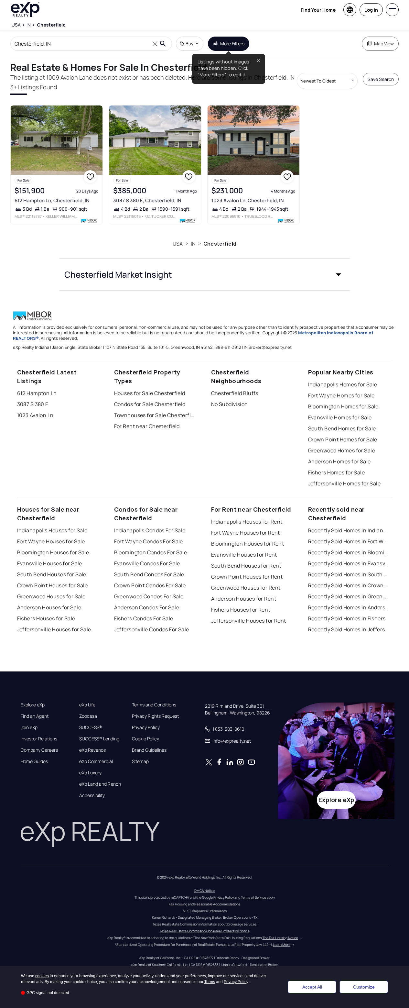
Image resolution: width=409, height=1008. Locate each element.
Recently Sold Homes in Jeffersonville (348, 629)
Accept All (312, 987)
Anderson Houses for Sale (49, 607)
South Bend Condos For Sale (149, 574)
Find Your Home (318, 10)
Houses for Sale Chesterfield (149, 393)
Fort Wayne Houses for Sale (51, 541)
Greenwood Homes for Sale (341, 450)
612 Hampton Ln (37, 393)
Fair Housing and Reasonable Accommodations (204, 904)
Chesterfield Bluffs (234, 393)
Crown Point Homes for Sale (342, 439)
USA (178, 243)
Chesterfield (219, 243)
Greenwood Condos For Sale (149, 596)
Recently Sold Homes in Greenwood (348, 596)
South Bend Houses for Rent (246, 565)
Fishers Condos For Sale (143, 618)
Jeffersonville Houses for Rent (248, 620)
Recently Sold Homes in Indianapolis (348, 530)
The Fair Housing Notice (280, 938)
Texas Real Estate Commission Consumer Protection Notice (205, 931)
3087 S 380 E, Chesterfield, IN (147, 200)
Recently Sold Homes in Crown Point (348, 585)
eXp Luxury (90, 772)
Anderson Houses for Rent (243, 598)
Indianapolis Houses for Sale (52, 530)
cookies (42, 976)
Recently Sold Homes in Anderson (348, 607)
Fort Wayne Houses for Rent (245, 532)
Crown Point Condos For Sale (150, 585)
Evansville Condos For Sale (147, 563)
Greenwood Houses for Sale (51, 596)
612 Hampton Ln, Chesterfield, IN (52, 200)
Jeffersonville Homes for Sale (344, 483)
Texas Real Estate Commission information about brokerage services (204, 924)
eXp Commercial (96, 761)
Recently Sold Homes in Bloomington (348, 552)
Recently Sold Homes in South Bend (348, 574)
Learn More (281, 944)
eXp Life (87, 705)
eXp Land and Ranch (100, 784)
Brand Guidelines (149, 750)
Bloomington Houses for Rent (247, 543)
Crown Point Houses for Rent (247, 576)
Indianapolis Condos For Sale (150, 530)
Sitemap (140, 761)
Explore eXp (33, 705)
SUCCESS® (90, 727)
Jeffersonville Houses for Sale (54, 629)
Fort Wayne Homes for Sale (341, 395)
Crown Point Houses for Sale (52, 585)
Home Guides (34, 761)
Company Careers (39, 750)
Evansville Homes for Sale (340, 417)
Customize (364, 987)
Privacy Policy (146, 727)
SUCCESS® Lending (99, 739)
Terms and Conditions (154, 705)
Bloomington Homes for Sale (343, 406)
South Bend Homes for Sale (342, 428)
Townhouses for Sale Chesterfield (154, 415)
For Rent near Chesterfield (147, 426)
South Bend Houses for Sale (51, 574)
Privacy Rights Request (155, 716)
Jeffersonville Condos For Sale (151, 629)
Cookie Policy (145, 739)
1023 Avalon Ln (35, 415)
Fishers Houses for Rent (240, 609)
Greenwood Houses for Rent (246, 587)
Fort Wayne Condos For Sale (148, 541)
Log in (371, 10)
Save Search (381, 79)
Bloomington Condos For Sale (150, 552)
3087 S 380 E (32, 404)
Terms (209, 982)
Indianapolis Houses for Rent (247, 521)
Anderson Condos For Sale (146, 607)
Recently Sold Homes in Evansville (348, 563)
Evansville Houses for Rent (244, 554)
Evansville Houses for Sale (49, 563)
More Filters (232, 43)
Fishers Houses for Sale (46, 618)
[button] (204, 274)
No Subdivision (229, 404)
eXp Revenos (92, 750)
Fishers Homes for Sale (336, 472)
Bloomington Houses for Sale (53, 552)
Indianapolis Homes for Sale (342, 384)
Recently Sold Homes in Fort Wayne (348, 541)
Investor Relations (39, 739)
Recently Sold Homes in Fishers (347, 618)
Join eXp (29, 727)
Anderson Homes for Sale (339, 461)
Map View (384, 43)
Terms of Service (253, 897)
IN (193, 243)
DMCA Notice (204, 890)
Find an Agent (34, 716)
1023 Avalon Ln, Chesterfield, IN (247, 200)
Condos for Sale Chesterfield (150, 404)
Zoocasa (88, 716)
